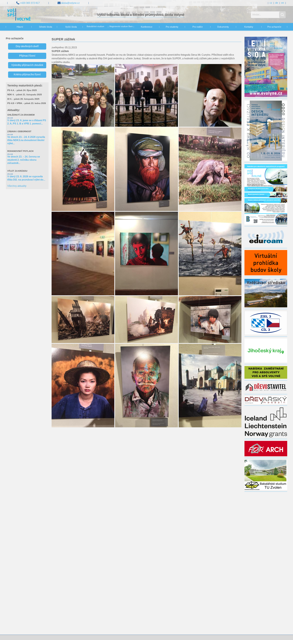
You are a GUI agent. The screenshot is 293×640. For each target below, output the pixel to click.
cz (271, 3)
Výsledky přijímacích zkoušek (27, 65)
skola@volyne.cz (70, 3)
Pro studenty (172, 26)
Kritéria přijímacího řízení (27, 74)
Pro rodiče (197, 26)
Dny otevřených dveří (27, 46)
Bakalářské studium (95, 26)
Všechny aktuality (16, 186)
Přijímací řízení (27, 55)
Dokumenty (223, 26)
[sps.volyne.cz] (19, 14)
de (276, 3)
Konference (146, 26)
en (282, 3)
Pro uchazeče (274, 26)
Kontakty (248, 26)
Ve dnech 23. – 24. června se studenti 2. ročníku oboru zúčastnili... (23, 159)
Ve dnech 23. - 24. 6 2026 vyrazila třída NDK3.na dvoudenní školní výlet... (26, 140)
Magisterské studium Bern (121, 26)
